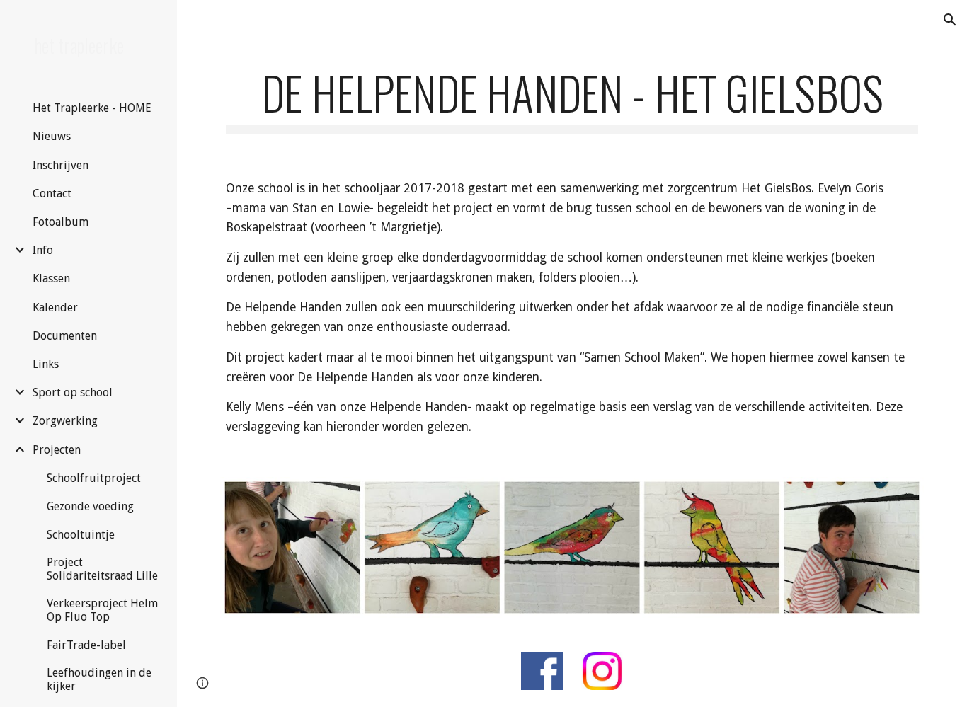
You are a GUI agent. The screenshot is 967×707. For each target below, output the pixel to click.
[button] (950, 20)
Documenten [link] (65, 336)
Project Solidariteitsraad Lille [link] (102, 569)
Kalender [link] (55, 307)
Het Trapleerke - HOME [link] (92, 108)
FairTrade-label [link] (86, 645)
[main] (572, 99)
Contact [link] (52, 193)
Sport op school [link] (73, 392)
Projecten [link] (57, 449)
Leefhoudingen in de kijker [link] (99, 679)
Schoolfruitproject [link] (94, 478)
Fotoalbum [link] (60, 222)
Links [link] (46, 364)
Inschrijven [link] (60, 165)
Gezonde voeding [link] (90, 506)
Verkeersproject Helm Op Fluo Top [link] (102, 610)
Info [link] (43, 250)
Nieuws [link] (52, 136)
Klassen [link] (51, 278)
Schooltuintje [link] (81, 534)
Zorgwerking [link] (65, 420)
